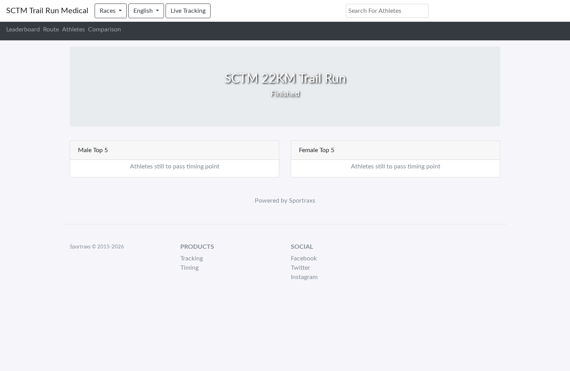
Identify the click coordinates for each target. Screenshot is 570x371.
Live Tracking (188, 11)
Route (51, 29)
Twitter (300, 268)
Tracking (191, 258)
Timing (189, 268)
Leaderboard (23, 29)
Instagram (304, 277)
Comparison (104, 29)
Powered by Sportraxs (285, 201)
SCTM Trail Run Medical (47, 11)
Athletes (73, 29)
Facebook (304, 258)
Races (108, 11)
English (143, 11)
